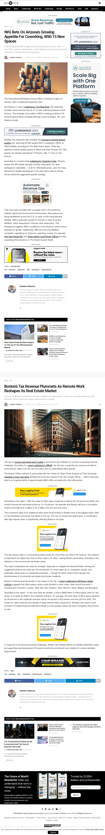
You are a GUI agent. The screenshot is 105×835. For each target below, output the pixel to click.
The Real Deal (15, 266)
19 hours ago (54, 359)
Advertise (7, 818)
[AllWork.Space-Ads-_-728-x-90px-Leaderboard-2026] (52, 21)
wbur (12, 670)
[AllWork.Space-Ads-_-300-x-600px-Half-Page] (86, 93)
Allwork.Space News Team (14, 350)
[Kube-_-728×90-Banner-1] (52, 492)
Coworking (49, 9)
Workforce (70, 9)
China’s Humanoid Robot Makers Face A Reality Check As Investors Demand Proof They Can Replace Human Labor (58, 352)
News (16, 9)
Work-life (37, 9)
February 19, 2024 (30, 57)
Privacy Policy (41, 818)
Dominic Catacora (16, 57)
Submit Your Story (18, 818)
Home (8, 9)
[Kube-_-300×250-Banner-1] (52, 538)
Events (55, 820)
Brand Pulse (96, 818)
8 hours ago (77, 732)
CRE (86, 9)
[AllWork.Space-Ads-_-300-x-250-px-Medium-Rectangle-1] (36, 193)
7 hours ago (54, 733)
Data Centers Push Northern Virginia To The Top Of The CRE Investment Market (19, 345)
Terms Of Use (52, 818)
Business (95, 9)
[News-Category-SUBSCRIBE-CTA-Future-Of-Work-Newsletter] (36, 254)
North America (46, 269)
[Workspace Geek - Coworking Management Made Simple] (36, 131)
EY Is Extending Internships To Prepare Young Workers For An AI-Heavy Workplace (58, 327)
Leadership (26, 9)
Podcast (49, 820)
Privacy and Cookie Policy (94, 830)
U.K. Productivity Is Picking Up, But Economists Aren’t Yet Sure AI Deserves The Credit (18, 744)
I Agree (53, 832)
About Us (62, 818)
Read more (9, 361)
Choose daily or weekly (12, 795)
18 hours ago (28, 350)
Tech (79, 9)
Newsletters (30, 818)
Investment (35, 269)
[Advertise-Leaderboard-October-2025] (52, 662)
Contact (69, 818)
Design (59, 9)
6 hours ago (28, 749)
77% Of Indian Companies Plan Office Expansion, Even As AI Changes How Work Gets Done (86, 727)
